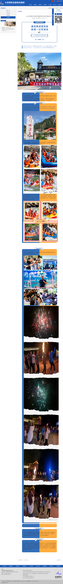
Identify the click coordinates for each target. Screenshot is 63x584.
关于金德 (30, 4)
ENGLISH (60, 1)
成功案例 (58, 566)
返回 (59, 559)
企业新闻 (60, 8)
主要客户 (51, 566)
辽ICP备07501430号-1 (35, 581)
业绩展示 (40, 4)
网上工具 (54, 4)
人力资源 (50, 4)
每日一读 (8, 10)
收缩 (53, 17)
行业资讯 (8, 15)
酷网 (2, 582)
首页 (54, 8)
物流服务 (35, 4)
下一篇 (26, 559)
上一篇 (20, 559)
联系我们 (59, 4)
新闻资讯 (45, 4)
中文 (54, 1)
